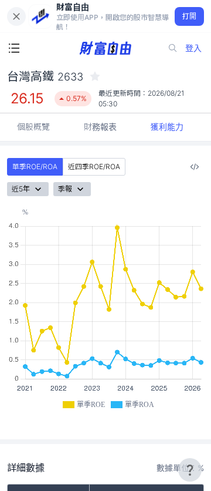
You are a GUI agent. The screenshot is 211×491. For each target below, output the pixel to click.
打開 (189, 16)
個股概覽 (33, 127)
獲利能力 (167, 127)
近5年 (21, 188)
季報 (65, 188)
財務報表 (100, 127)
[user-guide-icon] (190, 470)
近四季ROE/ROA (94, 166)
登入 (193, 48)
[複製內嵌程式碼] (194, 166)
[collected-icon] (95, 76)
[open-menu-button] (14, 48)
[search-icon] (173, 48)
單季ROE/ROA (34, 166)
